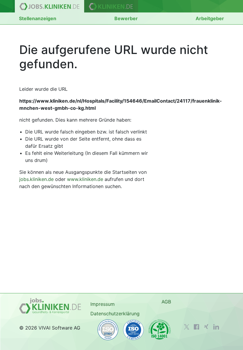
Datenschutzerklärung (115, 313)
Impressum (102, 304)
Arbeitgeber (210, 18)
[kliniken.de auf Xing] (206, 326)
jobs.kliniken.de (36, 179)
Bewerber (126, 18)
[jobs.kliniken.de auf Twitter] (186, 327)
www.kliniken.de (85, 179)
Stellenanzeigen (37, 18)
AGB (166, 302)
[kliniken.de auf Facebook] (196, 327)
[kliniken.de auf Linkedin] (216, 327)
